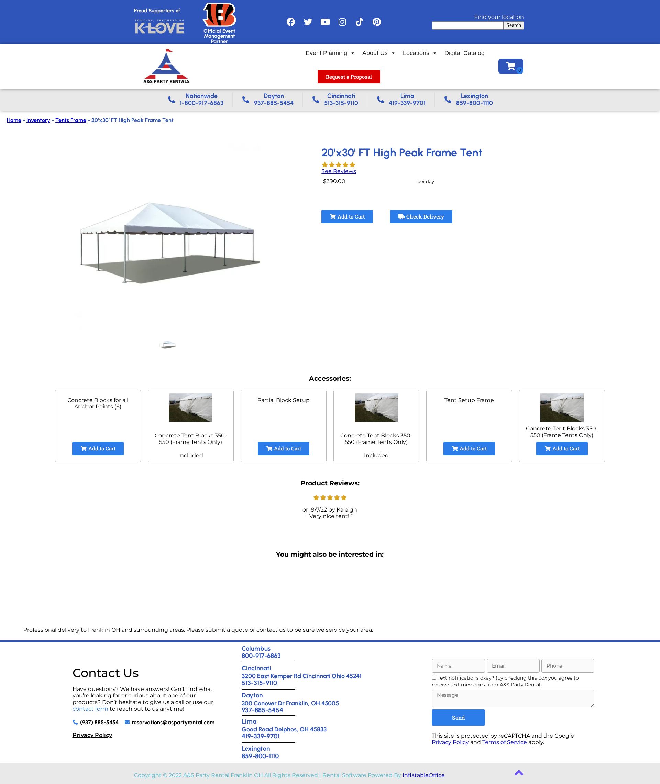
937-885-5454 (262, 710)
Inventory (38, 120)
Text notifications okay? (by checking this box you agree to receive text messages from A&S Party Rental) (505, 681)
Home (14, 120)
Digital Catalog (464, 52)
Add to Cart (350, 216)
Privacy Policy (92, 735)
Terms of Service (504, 742)
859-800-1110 (260, 756)
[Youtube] (325, 22)
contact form (90, 709)
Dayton (252, 695)
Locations (416, 52)
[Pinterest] (376, 22)
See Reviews (338, 171)
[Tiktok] (359, 22)
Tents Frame (70, 120)
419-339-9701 (260, 736)
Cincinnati (256, 668)
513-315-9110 (259, 683)
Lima (249, 721)
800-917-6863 (261, 656)
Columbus (256, 648)
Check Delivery (424, 216)
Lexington (256, 748)
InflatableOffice (424, 775)
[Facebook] (290, 22)
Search (513, 25)
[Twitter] (308, 22)
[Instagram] (342, 22)
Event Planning (326, 52)
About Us (375, 52)
